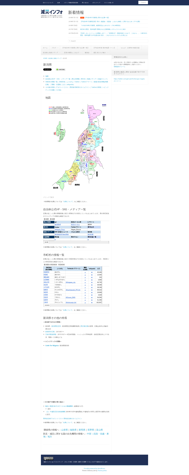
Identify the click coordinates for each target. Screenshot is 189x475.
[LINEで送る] (60, 69)
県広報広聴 (84, 326)
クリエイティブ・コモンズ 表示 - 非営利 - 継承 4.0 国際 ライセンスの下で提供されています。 (81, 462)
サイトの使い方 (109, 2)
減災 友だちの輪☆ (100, 53)
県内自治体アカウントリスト (53, 418)
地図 (46, 76)
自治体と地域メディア (50, 53)
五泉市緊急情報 (50, 334)
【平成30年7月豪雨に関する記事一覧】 (75, 48)
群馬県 (82, 429)
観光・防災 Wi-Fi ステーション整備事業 (59, 406)
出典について (68, 201)
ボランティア (96, 2)
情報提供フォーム (119, 67)
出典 (58, 2)
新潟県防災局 (56, 326)
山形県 (64, 429)
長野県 (91, 429)
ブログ (54, 48)
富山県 (99, 429)
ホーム (45, 48)
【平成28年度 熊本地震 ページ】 (104, 48)
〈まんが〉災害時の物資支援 (130, 48)
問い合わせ (85, 2)
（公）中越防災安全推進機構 (55, 412)
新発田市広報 (50, 332)
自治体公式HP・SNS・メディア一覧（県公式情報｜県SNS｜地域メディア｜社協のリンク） (76, 79)
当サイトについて (48, 2)
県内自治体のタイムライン (73, 418)
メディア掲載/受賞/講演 (71, 2)
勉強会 (87, 53)
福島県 (73, 429)
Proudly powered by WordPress (94, 468)
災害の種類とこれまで (71, 53)
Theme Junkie (102, 470)
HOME (45, 58)
